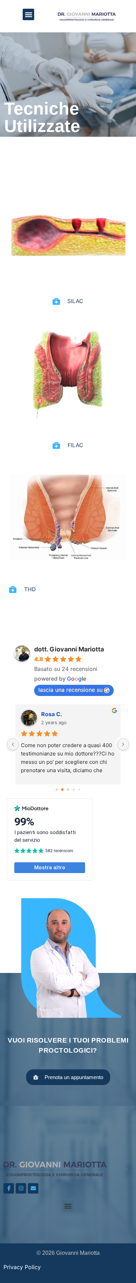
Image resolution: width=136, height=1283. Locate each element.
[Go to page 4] (79, 789)
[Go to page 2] (68, 790)
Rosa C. (51, 714)
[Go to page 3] (73, 789)
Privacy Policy (22, 1267)
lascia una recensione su (70, 689)
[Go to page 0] (57, 790)
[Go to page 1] (62, 789)
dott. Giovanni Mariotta (69, 649)
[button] (28, 14)
